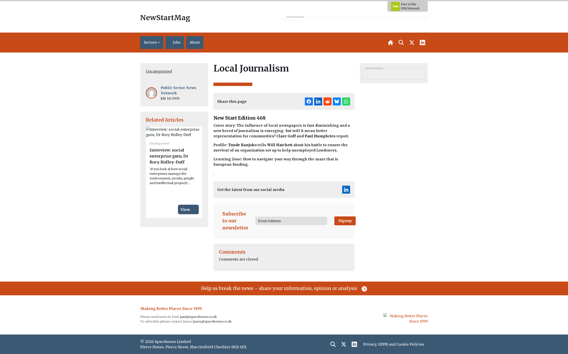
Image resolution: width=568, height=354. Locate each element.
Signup (345, 220)
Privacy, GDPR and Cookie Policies (393, 344)
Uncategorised (159, 71)
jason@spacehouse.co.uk (212, 321)
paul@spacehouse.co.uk (199, 317)
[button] (151, 42)
